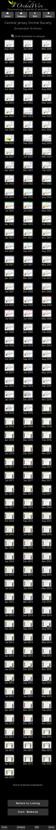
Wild (37, 827)
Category (21, 827)
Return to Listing (28, 803)
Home (4, 827)
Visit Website (28, 811)
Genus (51, 827)
